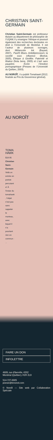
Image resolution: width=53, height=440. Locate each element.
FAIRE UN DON (16, 352)
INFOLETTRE (14, 359)
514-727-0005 (10, 380)
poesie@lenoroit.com (13, 383)
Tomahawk (9, 151)
